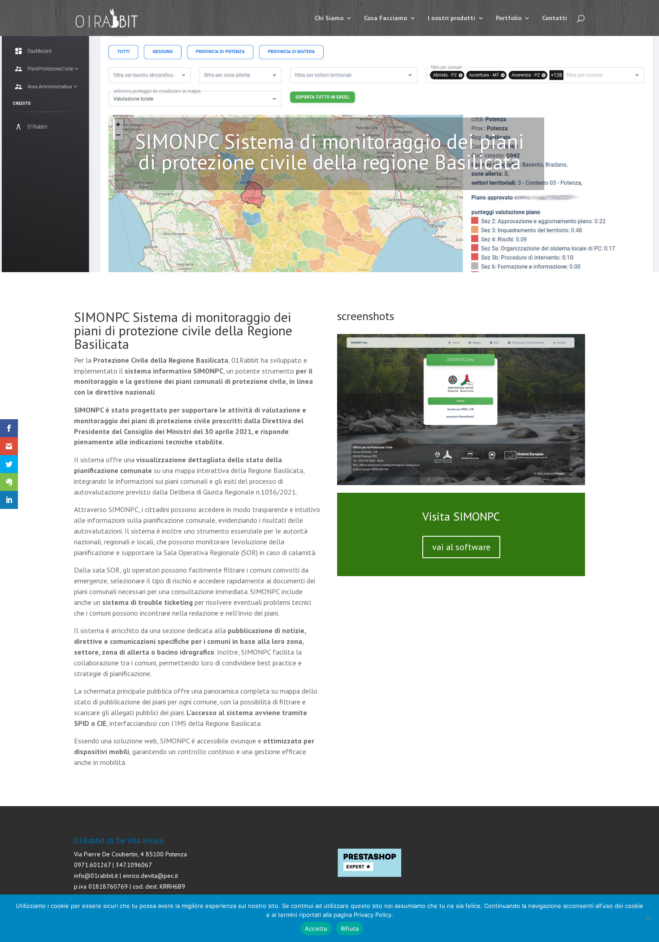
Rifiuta (350, 928)
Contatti (554, 18)
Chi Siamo (329, 18)
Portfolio (508, 18)
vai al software (461, 547)
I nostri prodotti (451, 18)
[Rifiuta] (647, 918)
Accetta (316, 928)
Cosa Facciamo (385, 18)
